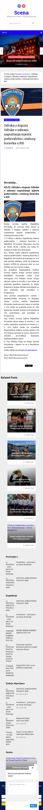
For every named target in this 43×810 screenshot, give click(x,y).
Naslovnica (9, 120)
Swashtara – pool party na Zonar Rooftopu (26, 563)
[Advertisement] (21, 165)
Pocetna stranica (22, 74)
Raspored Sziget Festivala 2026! (23, 719)
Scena (21, 12)
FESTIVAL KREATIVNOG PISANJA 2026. (26, 579)
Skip (26, 806)
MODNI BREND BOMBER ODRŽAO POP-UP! (26, 631)
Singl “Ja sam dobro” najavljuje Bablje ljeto (25, 733)
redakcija (9, 148)
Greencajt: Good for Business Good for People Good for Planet (26, 646)
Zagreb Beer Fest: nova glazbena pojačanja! (25, 666)
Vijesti (16, 120)
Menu (4, 32)
